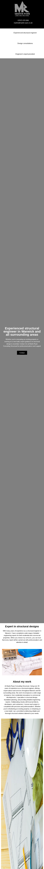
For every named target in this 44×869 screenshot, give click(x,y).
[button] (22, 25)
